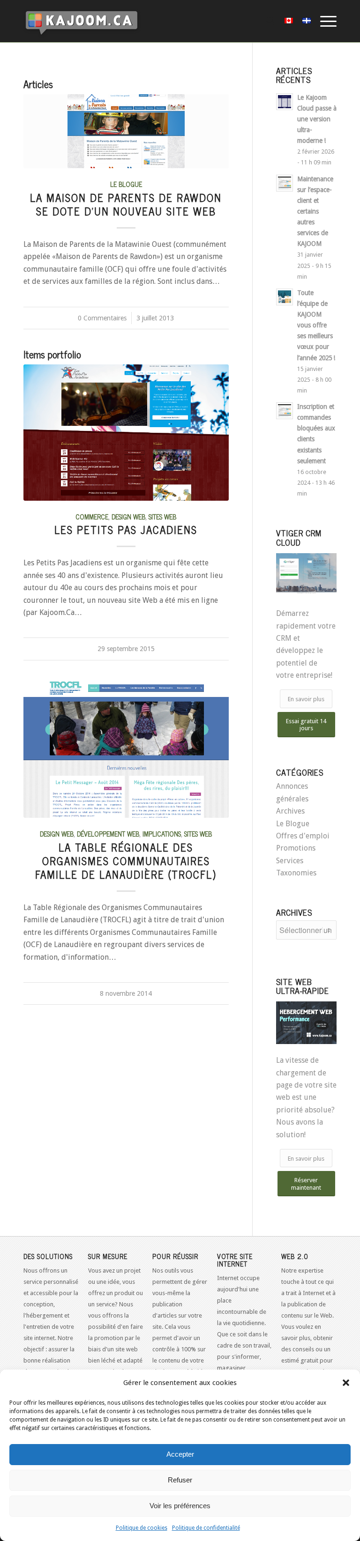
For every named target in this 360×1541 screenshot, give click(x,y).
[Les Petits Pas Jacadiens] (126, 432)
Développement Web (108, 833)
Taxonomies (296, 872)
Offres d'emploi (303, 835)
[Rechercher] (266, 21)
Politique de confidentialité (206, 1528)
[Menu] (324, 21)
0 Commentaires (102, 318)
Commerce (91, 516)
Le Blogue (126, 184)
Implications (161, 833)
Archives (290, 811)
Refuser (180, 1480)
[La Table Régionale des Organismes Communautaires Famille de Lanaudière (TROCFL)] (126, 748)
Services (289, 860)
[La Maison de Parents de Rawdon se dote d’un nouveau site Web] (126, 131)
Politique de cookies (141, 1528)
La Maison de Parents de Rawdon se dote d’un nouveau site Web (126, 204)
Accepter (180, 1454)
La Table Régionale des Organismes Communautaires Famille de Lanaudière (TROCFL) (126, 860)
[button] (346, 1382)
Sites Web (162, 516)
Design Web (128, 516)
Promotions (295, 848)
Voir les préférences (180, 1506)
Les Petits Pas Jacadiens (125, 529)
